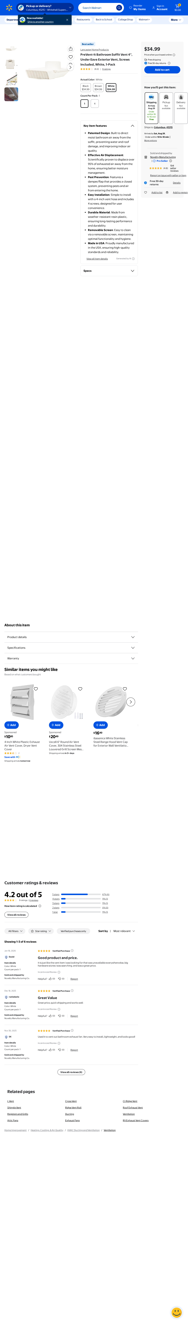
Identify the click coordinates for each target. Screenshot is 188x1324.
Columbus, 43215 (163, 127)
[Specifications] (133, 648)
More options (150, 140)
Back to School (104, 19)
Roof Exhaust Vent (133, 1107)
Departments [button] (14, 19)
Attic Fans (12, 1120)
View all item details (97, 258)
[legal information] (173, 54)
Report (74, 978)
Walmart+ (144, 19)
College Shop (125, 19)
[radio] (85, 87)
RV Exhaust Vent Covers (136, 1120)
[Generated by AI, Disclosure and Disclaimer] (133, 259)
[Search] (119, 8)
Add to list (156, 192)
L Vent (10, 1101)
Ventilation (129, 1113)
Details (176, 182)
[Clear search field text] (110, 7)
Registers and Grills (17, 1113)
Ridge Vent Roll (73, 1107)
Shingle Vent (14, 1107)
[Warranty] (133, 658)
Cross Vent (71, 1101)
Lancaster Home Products (94, 49)
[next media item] (70, 67)
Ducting (69, 1113)
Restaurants (83, 19)
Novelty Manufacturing (163, 157)
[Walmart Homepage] (9, 7)
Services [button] (37, 19)
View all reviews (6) (71, 1072)
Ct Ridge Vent (130, 1101)
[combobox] (101, 7)
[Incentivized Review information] (58, 972)
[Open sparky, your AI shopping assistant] (176, 1312)
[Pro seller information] (170, 160)
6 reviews (33, 900)
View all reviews (16, 914)
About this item (17, 625)
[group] (95, 69)
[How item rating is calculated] (39, 905)
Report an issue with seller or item (168, 175)
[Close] (68, 19)
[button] (138, 7)
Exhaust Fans (72, 1120)
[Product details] (133, 637)
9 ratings (106, 69)
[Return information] (168, 63)
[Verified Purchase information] (72, 950)
